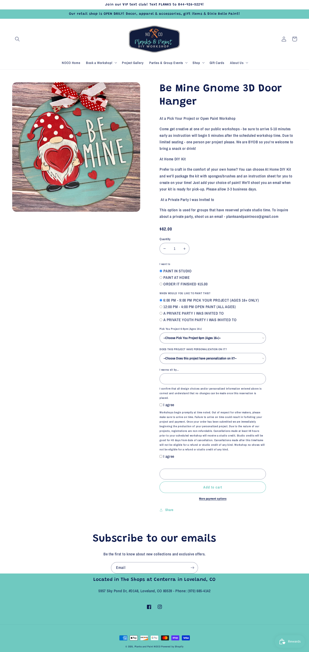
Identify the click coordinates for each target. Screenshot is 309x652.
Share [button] (169, 509)
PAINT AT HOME (176, 277)
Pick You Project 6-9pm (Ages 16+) (181, 329)
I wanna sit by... (169, 369)
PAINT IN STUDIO (177, 271)
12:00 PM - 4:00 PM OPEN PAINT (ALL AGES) (199, 306)
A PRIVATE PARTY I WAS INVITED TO (193, 313)
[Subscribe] (192, 567)
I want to (165, 264)
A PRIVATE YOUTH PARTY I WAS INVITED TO (199, 319)
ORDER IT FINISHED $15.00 (185, 284)
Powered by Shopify (172, 646)
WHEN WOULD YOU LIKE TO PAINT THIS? (185, 293)
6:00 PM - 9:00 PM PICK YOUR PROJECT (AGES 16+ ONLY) (211, 300)
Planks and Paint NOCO (148, 646)
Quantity (165, 239)
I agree (168, 404)
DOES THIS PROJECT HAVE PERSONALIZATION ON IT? (193, 349)
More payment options (213, 498)
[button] (17, 39)
